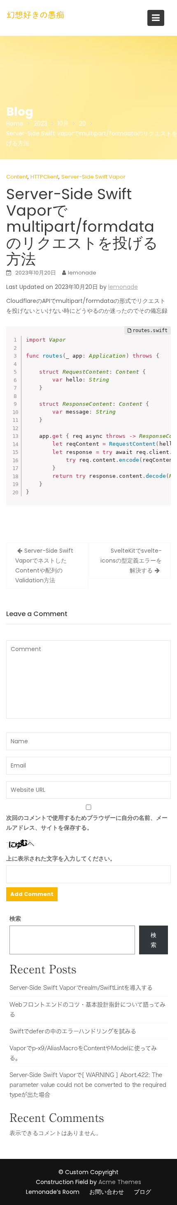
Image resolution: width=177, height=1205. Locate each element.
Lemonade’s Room (52, 1192)
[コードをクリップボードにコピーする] (161, 345)
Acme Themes (119, 1182)
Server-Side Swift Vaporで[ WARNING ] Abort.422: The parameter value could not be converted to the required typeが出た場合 (87, 1085)
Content (17, 177)
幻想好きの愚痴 (35, 15)
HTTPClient (44, 177)
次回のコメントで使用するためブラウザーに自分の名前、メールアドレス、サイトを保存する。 (87, 823)
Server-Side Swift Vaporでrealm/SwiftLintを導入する (81, 988)
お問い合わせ (106, 1192)
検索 (15, 918)
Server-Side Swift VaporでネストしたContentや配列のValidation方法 (44, 565)
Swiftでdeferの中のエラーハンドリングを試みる (72, 1031)
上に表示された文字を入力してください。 (61, 858)
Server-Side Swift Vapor (93, 177)
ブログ (142, 1192)
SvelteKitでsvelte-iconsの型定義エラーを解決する (131, 561)
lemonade (82, 273)
